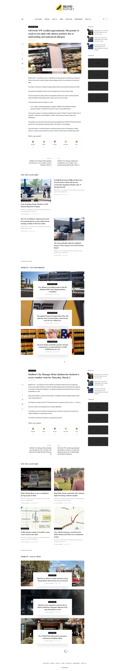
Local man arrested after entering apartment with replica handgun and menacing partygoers (101, 47)
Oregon (47, 19)
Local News (38, 19)
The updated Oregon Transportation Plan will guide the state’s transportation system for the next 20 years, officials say (52, 318)
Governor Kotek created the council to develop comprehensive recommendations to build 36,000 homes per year (52, 347)
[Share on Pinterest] (22, 64)
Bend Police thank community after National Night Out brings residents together (69, 494)
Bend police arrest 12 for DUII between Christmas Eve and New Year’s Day (101, 32)
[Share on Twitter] (22, 59)
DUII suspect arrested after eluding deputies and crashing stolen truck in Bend (100, 39)
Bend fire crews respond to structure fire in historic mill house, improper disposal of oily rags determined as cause (53, 607)
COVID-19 (54, 19)
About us (88, 19)
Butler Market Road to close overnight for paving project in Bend (35, 494)
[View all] (98, 63)
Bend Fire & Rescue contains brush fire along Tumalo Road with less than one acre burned (52, 579)
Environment (79, 19)
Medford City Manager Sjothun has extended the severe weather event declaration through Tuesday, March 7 (68, 163)
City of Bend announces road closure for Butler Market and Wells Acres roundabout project (68, 534)
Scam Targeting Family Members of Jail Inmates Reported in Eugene (34, 205)
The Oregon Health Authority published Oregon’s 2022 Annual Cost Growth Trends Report (68, 245)
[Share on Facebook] (22, 54)
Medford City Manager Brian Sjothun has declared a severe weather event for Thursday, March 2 (40, 163)
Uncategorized (33, 26)
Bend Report (65, 667)
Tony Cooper (48, 69)
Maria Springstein (26, 214)
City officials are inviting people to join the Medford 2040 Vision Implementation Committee (52, 289)
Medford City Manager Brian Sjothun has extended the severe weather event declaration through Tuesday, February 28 (40, 451)
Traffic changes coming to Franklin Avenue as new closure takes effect (35, 533)
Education (69, 19)
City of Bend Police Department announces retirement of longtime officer (52, 637)
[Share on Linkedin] (22, 68)
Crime (61, 19)
